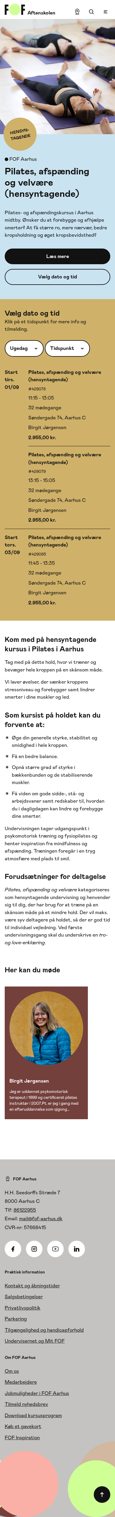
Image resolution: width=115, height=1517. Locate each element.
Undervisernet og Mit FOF (35, 1341)
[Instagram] (34, 1249)
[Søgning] (91, 12)
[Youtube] (55, 1249)
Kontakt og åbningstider (32, 1285)
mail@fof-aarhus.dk (41, 1218)
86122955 (25, 1210)
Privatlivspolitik (22, 1308)
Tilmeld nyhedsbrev (26, 1404)
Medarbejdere (21, 1382)
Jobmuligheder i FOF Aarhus (37, 1393)
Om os (12, 1371)
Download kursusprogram (33, 1415)
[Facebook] (13, 1249)
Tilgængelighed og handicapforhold (44, 1330)
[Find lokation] (77, 12)
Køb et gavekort (23, 1426)
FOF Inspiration (22, 1437)
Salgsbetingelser (24, 1296)
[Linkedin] (76, 1249)
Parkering (16, 1318)
